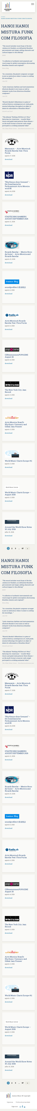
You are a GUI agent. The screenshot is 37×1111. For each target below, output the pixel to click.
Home (3, 16)
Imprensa (10, 1102)
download (8, 159)
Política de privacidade (23, 1102)
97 (23, 548)
